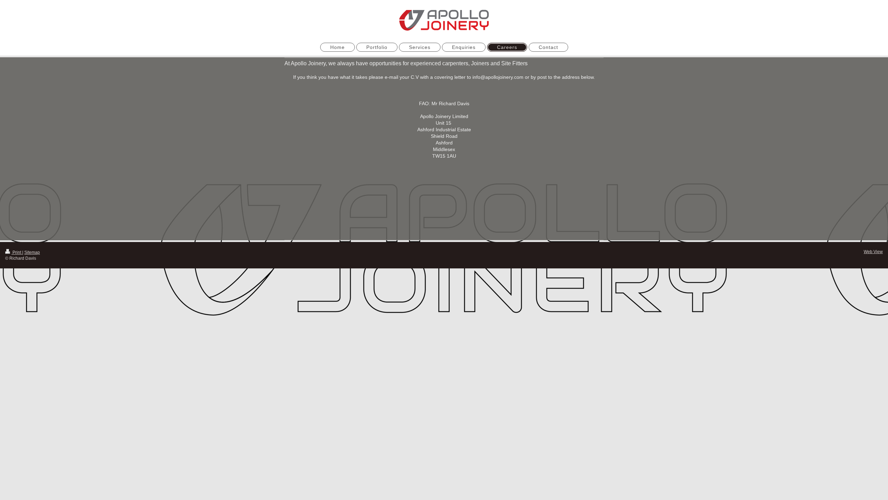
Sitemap (32, 252)
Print (16, 252)
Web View (873, 251)
